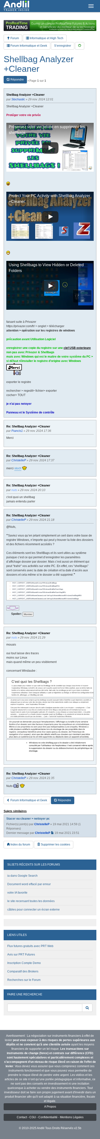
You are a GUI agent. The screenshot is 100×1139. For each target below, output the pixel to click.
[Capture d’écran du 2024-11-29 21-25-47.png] (50, 708)
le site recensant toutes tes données (31, 901)
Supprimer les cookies (55, 844)
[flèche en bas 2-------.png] (12, 608)
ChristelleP (42, 824)
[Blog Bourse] (16, 6)
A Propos (50, 1106)
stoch (17, 468)
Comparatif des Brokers (22, 971)
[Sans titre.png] (50, 591)
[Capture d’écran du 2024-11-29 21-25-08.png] (50, 687)
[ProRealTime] (50, 25)
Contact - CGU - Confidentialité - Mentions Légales (50, 1117)
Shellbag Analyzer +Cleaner (39, 63)
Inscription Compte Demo (24, 963)
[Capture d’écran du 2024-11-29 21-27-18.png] (50, 750)
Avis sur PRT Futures (21, 954)
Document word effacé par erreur (29, 884)
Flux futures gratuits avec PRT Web (30, 946)
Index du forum (20, 844)
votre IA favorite (17, 892)
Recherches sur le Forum (24, 980)
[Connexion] (79, 46)
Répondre (17, 79)
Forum (14, 38)
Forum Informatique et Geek (28, 45)
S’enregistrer (62, 45)
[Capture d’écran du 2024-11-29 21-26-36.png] (50, 728)
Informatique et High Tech (46, 38)
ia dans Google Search (22, 875)
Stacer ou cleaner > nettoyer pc (28, 818)
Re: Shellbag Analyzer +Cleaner (28, 426)
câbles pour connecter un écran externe (33, 909)
